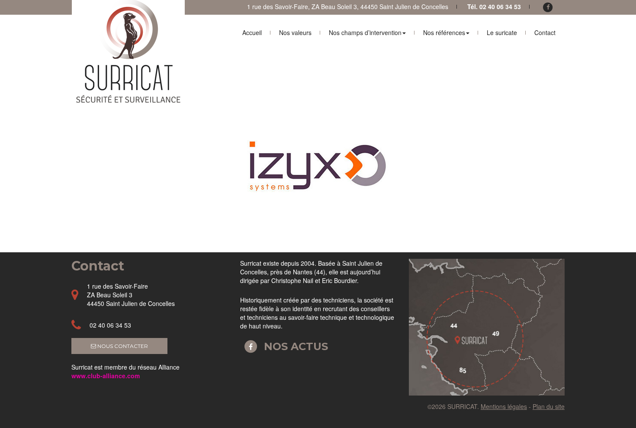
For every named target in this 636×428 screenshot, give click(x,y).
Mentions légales (504, 406)
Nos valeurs (295, 32)
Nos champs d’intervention (365, 32)
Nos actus (294, 346)
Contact (545, 32)
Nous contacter (122, 346)
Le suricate (502, 32)
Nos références (444, 32)
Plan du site (549, 406)
